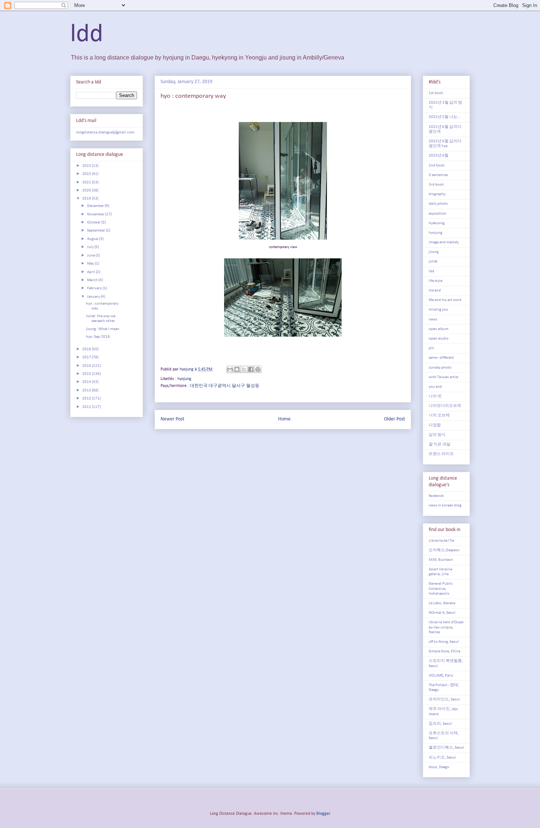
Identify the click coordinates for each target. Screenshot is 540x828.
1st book (436, 93)
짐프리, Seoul (440, 724)
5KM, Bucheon (441, 560)
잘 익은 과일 (439, 444)
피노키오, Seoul (442, 758)
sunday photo (440, 368)
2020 (87, 191)
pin (431, 348)
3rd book (436, 185)
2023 (87, 166)
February (94, 288)
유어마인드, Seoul (444, 700)
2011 (87, 407)
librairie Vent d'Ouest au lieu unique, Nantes (446, 627)
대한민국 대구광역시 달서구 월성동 (224, 386)
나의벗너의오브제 (445, 406)
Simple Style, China (444, 651)
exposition (437, 214)
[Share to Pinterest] (258, 369)
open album (439, 329)
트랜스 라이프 (441, 454)
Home (284, 419)
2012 (87, 399)
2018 (87, 349)
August (93, 239)
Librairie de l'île (441, 541)
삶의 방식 (437, 435)
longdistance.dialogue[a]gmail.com (105, 132)
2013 (87, 390)
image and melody (444, 242)
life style (435, 281)
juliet (433, 261)
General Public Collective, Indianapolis (441, 588)
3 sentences (438, 175)
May (91, 264)
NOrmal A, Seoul (442, 613)
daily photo (438, 204)
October (94, 223)
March (92, 280)
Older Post (394, 419)
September (96, 231)
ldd (86, 35)
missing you (438, 310)
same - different (441, 358)
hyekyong (436, 223)
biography (437, 194)
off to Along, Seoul (444, 642)
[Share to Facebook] (251, 369)
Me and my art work (445, 300)
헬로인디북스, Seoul (446, 748)
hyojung (184, 379)
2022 (87, 174)
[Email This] (230, 369)
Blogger (323, 813)
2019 (87, 199)
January (94, 297)
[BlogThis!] (237, 369)
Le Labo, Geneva (442, 603)
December (96, 206)
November (96, 214)
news (433, 320)
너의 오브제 (439, 415)
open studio (439, 339)
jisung (434, 252)
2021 (87, 182)
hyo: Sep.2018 (98, 337)
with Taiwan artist (443, 377)
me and (435, 290)
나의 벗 (435, 396)
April (91, 272)
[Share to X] (244, 369)
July (90, 247)
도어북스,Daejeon (444, 550)
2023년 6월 (439, 156)
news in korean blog (445, 505)
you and (435, 387)
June (91, 256)
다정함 (435, 425)
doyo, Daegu (439, 767)
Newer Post (172, 419)
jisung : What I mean (102, 329)
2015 (87, 374)
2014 (87, 382)
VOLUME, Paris (441, 676)
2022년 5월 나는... (445, 117)
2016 (87, 366)
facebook (436, 496)
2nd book (436, 166)
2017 (87, 357)
